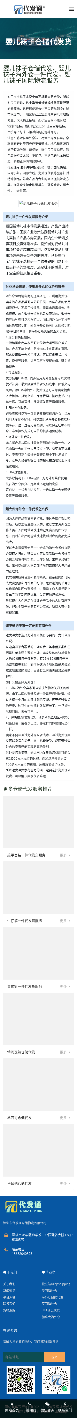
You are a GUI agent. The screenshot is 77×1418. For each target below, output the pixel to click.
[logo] (23, 1208)
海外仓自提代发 (52, 1297)
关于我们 (9, 1284)
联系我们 (9, 1304)
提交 (54, 1357)
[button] (71, 9)
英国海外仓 (49, 1304)
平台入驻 (9, 1297)
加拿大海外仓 (51, 1317)
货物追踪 (9, 1310)
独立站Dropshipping (56, 1284)
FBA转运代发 (51, 1310)
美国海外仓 (49, 1291)
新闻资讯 (9, 1291)
